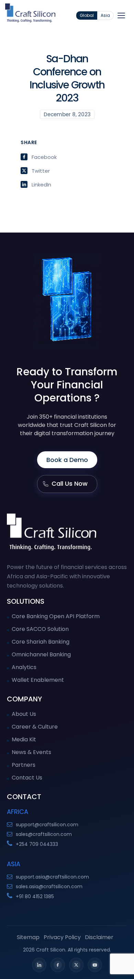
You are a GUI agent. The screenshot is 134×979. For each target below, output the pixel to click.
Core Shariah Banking (40, 642)
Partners (23, 765)
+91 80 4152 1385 (35, 896)
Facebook (44, 156)
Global (87, 15)
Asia (105, 15)
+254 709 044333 (37, 844)
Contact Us (27, 778)
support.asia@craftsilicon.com (52, 876)
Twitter (41, 170)
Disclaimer (99, 937)
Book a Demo (67, 459)
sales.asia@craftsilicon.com (49, 886)
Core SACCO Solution (40, 629)
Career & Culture (35, 727)
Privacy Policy (62, 937)
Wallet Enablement (38, 680)
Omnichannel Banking (41, 654)
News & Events (31, 752)
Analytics (24, 667)
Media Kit (24, 739)
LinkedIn (41, 184)
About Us (24, 714)
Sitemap (28, 937)
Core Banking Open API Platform (56, 616)
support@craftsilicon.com (47, 824)
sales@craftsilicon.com (44, 834)
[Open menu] (121, 15)
